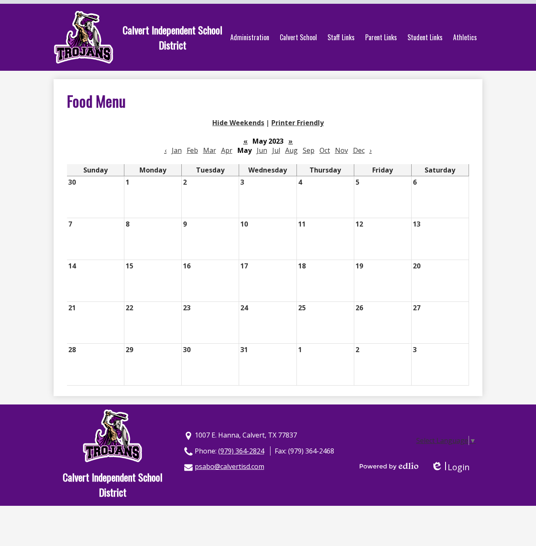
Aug (291, 150)
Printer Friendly (297, 122)
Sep (308, 150)
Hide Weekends (238, 122)
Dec (359, 150)
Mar (209, 150)
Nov (341, 150)
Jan (177, 150)
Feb (192, 150)
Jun (262, 150)
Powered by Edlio (389, 466)
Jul (276, 150)
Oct (325, 150)
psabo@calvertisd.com (229, 466)
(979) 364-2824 (241, 451)
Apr (226, 150)
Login (450, 467)
